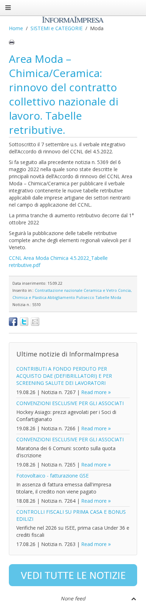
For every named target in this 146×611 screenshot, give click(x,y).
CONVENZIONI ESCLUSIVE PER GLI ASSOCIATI (70, 403)
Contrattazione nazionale (59, 290)
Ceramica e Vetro (100, 290)
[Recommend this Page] (35, 321)
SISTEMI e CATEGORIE (56, 28)
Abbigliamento (61, 297)
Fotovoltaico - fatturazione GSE (52, 475)
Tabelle (102, 297)
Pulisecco (85, 297)
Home (16, 28)
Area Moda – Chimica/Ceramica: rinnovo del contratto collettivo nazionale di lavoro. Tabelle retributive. (63, 94)
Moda (116, 297)
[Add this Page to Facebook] (13, 321)
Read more (94, 392)
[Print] (12, 42)
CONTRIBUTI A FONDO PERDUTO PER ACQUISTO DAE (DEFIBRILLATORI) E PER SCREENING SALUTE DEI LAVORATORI (64, 375)
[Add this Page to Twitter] (24, 321)
